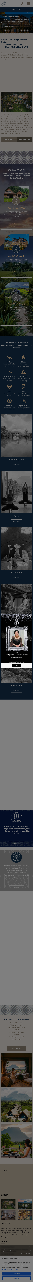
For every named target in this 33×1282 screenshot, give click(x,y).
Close (16, 665)
